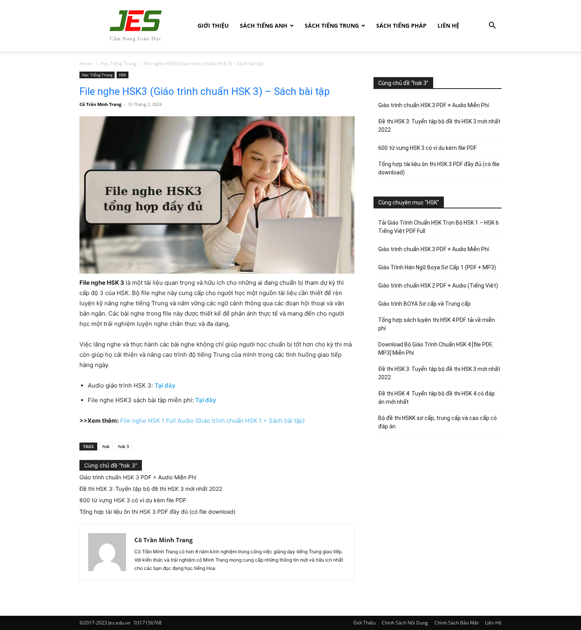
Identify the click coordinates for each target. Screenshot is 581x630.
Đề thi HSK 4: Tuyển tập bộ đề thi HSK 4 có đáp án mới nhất (436, 397)
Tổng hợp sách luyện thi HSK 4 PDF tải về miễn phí (436, 324)
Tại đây (165, 385)
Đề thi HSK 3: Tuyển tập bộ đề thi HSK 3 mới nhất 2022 (150, 488)
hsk (105, 446)
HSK (122, 75)
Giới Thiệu (213, 25)
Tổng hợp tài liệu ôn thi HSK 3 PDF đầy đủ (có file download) (157, 511)
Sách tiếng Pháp (401, 25)
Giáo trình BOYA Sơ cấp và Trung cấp (424, 304)
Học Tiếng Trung (118, 63)
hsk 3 (123, 446)
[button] (492, 26)
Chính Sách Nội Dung (405, 622)
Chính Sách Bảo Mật (456, 622)
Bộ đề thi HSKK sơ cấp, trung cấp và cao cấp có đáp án (437, 422)
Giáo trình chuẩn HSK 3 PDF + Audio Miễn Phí (137, 477)
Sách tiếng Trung (332, 25)
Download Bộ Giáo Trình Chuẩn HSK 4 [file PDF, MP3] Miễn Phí (435, 348)
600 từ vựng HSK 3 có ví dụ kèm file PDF (132, 500)
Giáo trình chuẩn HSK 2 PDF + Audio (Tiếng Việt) (438, 285)
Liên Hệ (448, 25)
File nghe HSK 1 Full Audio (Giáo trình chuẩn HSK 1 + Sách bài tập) (212, 420)
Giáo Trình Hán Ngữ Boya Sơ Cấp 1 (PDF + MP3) (437, 267)
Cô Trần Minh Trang (100, 104)
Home (86, 63)
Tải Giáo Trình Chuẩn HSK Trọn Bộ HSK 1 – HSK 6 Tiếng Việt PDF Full (438, 226)
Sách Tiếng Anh (263, 25)
